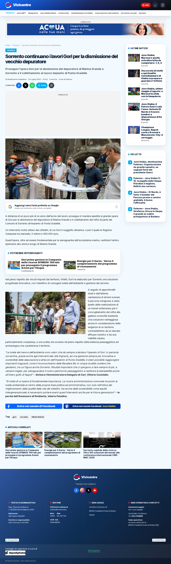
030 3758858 (137, 516)
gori (14, 417)
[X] (88, 490)
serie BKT (21, 13)
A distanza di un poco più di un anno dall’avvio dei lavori (36, 216)
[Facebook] (76, 490)
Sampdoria (33, 13)
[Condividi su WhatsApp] (32, 85)
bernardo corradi (129, 13)
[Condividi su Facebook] (19, 85)
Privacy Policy (13, 540)
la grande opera (109, 216)
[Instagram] (82, 490)
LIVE (147, 5)
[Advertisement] (63, 115)
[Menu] (163, 5)
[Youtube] (94, 490)
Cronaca (16, 45)
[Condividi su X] (25, 85)
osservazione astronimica (107, 13)
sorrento (24, 417)
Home (7, 45)
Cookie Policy (160, 540)
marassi (142, 13)
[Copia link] (51, 85)
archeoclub (63, 13)
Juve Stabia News (48, 13)
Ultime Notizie (38, 417)
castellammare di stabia (82, 13)
